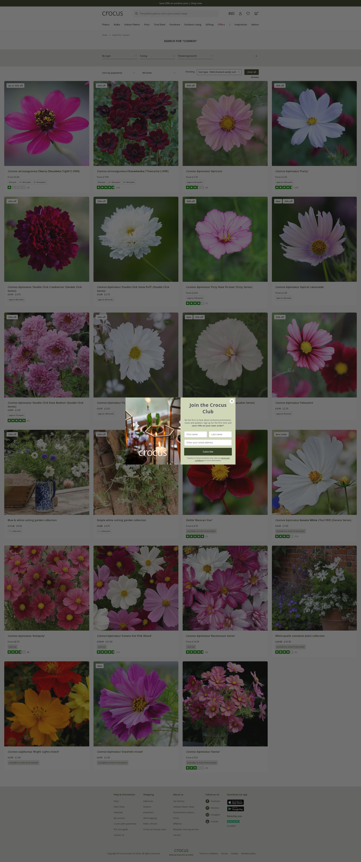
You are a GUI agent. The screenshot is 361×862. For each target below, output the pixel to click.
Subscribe (208, 451)
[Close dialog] (231, 401)
